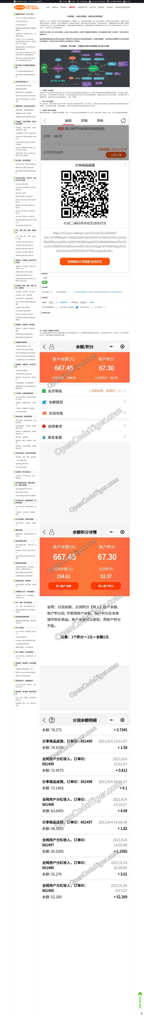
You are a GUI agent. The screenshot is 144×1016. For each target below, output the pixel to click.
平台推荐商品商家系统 (22, 644)
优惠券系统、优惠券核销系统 (24, 110)
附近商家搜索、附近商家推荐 (24, 383)
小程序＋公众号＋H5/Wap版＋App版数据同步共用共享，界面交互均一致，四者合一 (26, 41)
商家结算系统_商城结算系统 (24, 334)
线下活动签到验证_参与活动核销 (25, 353)
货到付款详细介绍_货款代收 (24, 196)
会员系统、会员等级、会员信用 (25, 292)
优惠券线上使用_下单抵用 (23, 113)
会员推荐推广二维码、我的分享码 (26, 133)
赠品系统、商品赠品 (22, 437)
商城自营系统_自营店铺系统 (24, 92)
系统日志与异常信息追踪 (23, 676)
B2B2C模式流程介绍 (22, 21)
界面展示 (63, 7)
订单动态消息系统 (21, 412)
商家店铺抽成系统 (21, 89)
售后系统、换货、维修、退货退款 (26, 457)
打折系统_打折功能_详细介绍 (24, 242)
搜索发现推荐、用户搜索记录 (24, 647)
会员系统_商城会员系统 (23, 307)
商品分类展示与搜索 (22, 492)
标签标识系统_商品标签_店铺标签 (26, 496)
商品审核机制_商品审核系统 (24, 572)
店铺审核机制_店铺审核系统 (24, 576)
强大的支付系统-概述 (22, 184)
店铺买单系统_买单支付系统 (24, 272)
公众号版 (64, 1)
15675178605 (32, 1)
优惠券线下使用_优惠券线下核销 (25, 117)
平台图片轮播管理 (21, 637)
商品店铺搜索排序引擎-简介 (24, 489)
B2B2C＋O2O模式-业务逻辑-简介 (26, 18)
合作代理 (128, 1)
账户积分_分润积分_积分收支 (24, 314)
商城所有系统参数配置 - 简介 (24, 669)
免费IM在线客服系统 (122, 7)
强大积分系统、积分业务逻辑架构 (26, 164)
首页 (47, 7)
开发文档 (92, 7)
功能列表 (55, 7)
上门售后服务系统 (21, 460)
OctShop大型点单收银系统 (98, 1)
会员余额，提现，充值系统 (24, 295)
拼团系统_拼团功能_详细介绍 (24, 249)
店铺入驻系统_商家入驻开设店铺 (25, 96)
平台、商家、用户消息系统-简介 (25, 606)
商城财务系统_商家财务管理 (24, 337)
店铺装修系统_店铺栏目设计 (24, 374)
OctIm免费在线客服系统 (115, 1)
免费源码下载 (82, 7)
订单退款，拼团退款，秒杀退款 (25, 408)
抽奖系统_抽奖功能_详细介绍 (24, 255)
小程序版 (73, 1)
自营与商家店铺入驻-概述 (23, 85)
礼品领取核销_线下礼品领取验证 (25, 360)
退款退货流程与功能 (22, 464)
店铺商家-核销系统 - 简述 (23, 346)
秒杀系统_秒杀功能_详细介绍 (24, 245)
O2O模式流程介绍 (21, 25)
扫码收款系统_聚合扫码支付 (24, 275)
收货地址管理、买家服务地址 (24, 298)
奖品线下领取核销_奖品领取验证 (25, 356)
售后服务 (110, 7)
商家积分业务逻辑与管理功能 (24, 167)
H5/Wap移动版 (83, 1)
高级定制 (101, 7)
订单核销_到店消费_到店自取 (24, 349)
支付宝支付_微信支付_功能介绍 (25, 216)
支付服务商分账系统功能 (23, 225)
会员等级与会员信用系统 (23, 311)
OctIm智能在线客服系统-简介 (25, 71)
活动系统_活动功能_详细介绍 (24, 252)
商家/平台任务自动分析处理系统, (26, 672)
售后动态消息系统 (21, 467)
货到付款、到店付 (21, 193)
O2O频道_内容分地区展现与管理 (26, 640)
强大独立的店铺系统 (22, 370)
